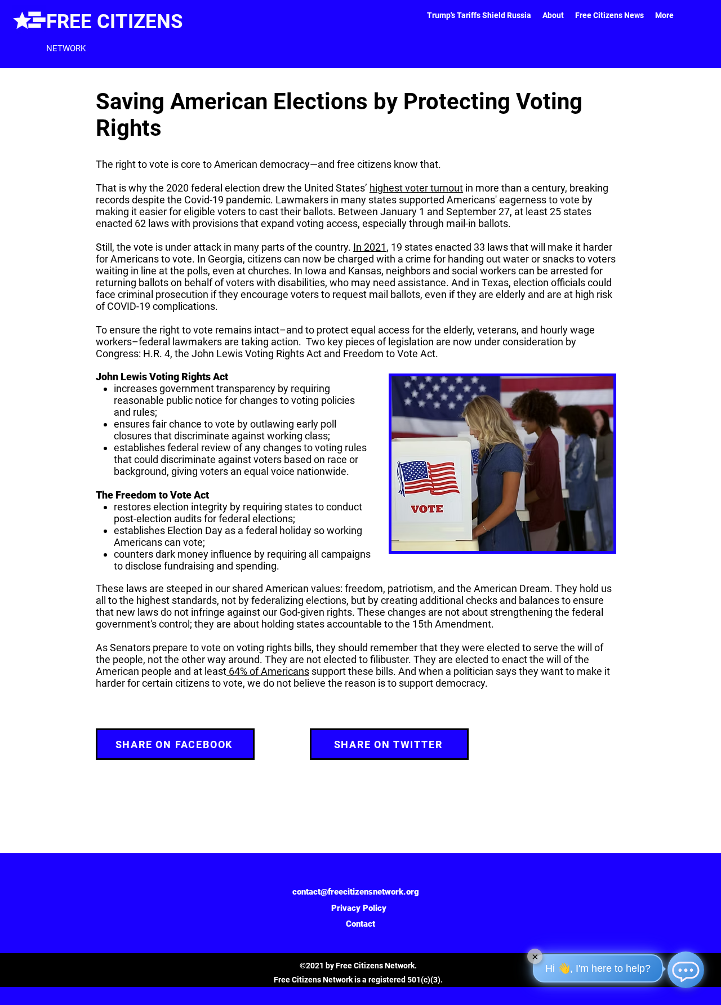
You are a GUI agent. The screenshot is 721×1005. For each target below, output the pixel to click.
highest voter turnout (416, 188)
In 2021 (369, 247)
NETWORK (66, 48)
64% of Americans (267, 671)
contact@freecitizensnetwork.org (355, 892)
